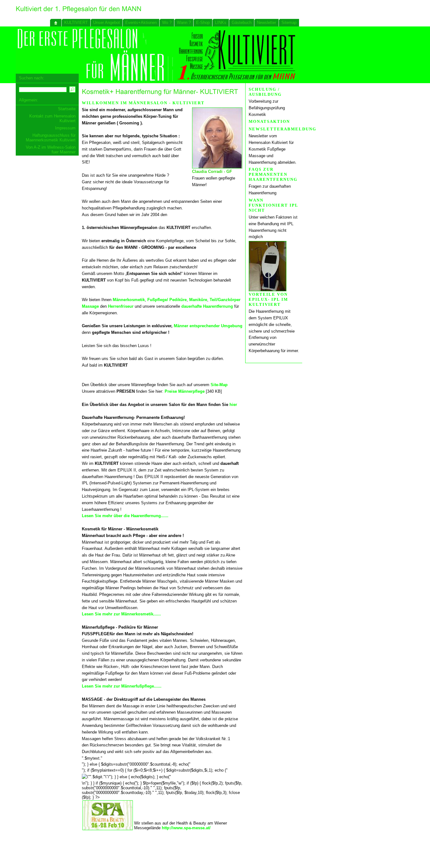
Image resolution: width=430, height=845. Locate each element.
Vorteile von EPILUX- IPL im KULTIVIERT (268, 299)
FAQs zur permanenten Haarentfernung (273, 174)
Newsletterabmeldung (282, 129)
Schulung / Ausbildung (265, 92)
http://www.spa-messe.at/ (186, 827)
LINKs (220, 22)
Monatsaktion (269, 121)
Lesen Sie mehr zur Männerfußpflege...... (121, 686)
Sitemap (289, 22)
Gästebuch (242, 22)
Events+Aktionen (141, 22)
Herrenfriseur (120, 306)
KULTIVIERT (76, 22)
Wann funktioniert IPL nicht (273, 205)
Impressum (65, 128)
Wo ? (167, 22)
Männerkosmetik (129, 299)
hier (233, 404)
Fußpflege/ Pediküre (167, 299)
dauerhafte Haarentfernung (207, 306)
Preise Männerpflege (185, 391)
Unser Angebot (106, 22)
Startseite (67, 108)
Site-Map (219, 384)
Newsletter (266, 22)
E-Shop (203, 22)
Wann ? (184, 22)
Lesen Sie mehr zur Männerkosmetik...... (121, 614)
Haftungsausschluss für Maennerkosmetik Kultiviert (51, 137)
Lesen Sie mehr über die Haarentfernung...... (125, 515)
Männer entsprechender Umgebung (208, 325)
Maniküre (198, 299)
